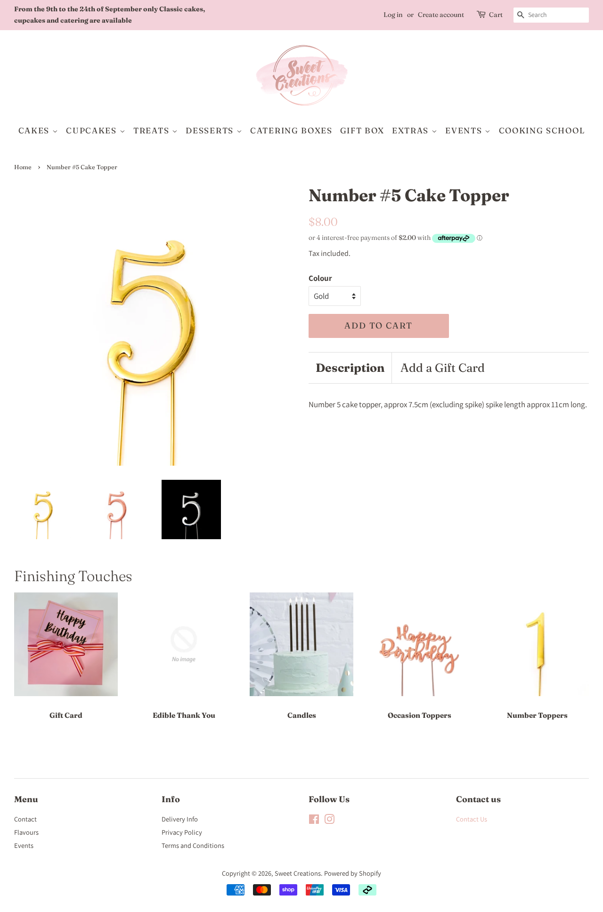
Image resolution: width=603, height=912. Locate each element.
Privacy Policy (182, 832)
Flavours (26, 832)
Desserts (211, 130)
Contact (25, 818)
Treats (152, 130)
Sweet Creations (298, 873)
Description (350, 368)
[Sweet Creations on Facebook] (314, 820)
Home (23, 167)
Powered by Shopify (352, 873)
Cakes (35, 130)
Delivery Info (180, 818)
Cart (496, 14)
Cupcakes (92, 130)
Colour (320, 278)
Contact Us (471, 818)
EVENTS (465, 130)
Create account (441, 14)
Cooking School (542, 130)
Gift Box (362, 130)
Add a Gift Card (442, 368)
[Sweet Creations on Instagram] (329, 820)
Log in (393, 14)
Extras (412, 130)
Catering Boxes (291, 130)
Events (23, 845)
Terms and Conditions (193, 845)
